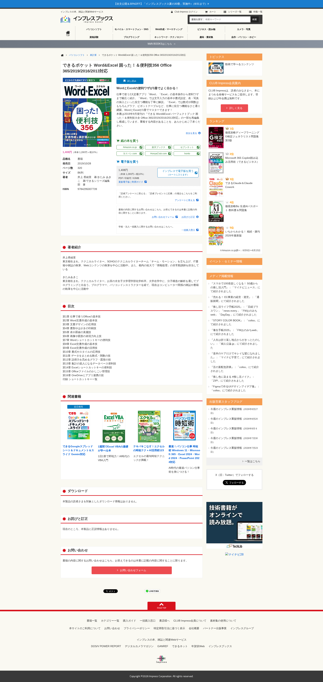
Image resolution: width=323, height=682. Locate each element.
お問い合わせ (112, 628)
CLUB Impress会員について (189, 620)
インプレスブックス (220, 646)
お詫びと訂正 (188, 217)
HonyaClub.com (158, 153)
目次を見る (191, 133)
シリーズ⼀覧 (235, 11)
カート (212, 11)
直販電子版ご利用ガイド (131, 182)
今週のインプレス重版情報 (226, 409)
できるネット (180, 646)
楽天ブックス (158, 147)
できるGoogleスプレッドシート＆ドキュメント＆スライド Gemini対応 (78, 450)
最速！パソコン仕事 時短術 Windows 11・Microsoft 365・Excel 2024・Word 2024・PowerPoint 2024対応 (184, 454)
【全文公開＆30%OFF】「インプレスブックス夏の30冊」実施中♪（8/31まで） (160, 3)
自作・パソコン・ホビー (243, 37)
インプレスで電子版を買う (178, 172)
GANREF (162, 646)
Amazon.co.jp (130, 147)
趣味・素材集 (206, 37)
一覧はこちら (252, 461)
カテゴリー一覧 (110, 620)
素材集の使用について (223, 620)
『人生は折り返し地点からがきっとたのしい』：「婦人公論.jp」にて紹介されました (235, 343)
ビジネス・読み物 (206, 29)
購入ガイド (129, 620)
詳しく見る (235, 108)
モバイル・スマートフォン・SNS (131, 29)
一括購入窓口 (188, 230)
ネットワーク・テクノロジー (169, 37)
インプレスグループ (242, 628)
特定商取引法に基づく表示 (169, 628)
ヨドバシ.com (130, 153)
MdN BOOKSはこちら (161, 43)
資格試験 (94, 37)
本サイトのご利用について (85, 628)
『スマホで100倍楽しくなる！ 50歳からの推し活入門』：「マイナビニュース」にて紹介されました (235, 287)
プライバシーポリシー (137, 628)
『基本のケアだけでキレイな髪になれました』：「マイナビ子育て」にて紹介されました (235, 357)
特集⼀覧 (257, 11)
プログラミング (131, 37)
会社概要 (194, 628)
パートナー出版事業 (215, 628)
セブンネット (187, 147)
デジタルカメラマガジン (139, 646)
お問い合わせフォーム (163, 217)
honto (187, 153)
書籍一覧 (92, 620)
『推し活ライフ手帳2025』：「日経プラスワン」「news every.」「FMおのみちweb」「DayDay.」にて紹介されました (234, 310)
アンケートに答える (185, 200)
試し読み (131, 81)
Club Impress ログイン (186, 11)
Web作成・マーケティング (168, 29)
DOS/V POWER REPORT (106, 646)
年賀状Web (198, 646)
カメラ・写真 (243, 29)
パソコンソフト (94, 29)
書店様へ (164, 620)
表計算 (93, 55)
